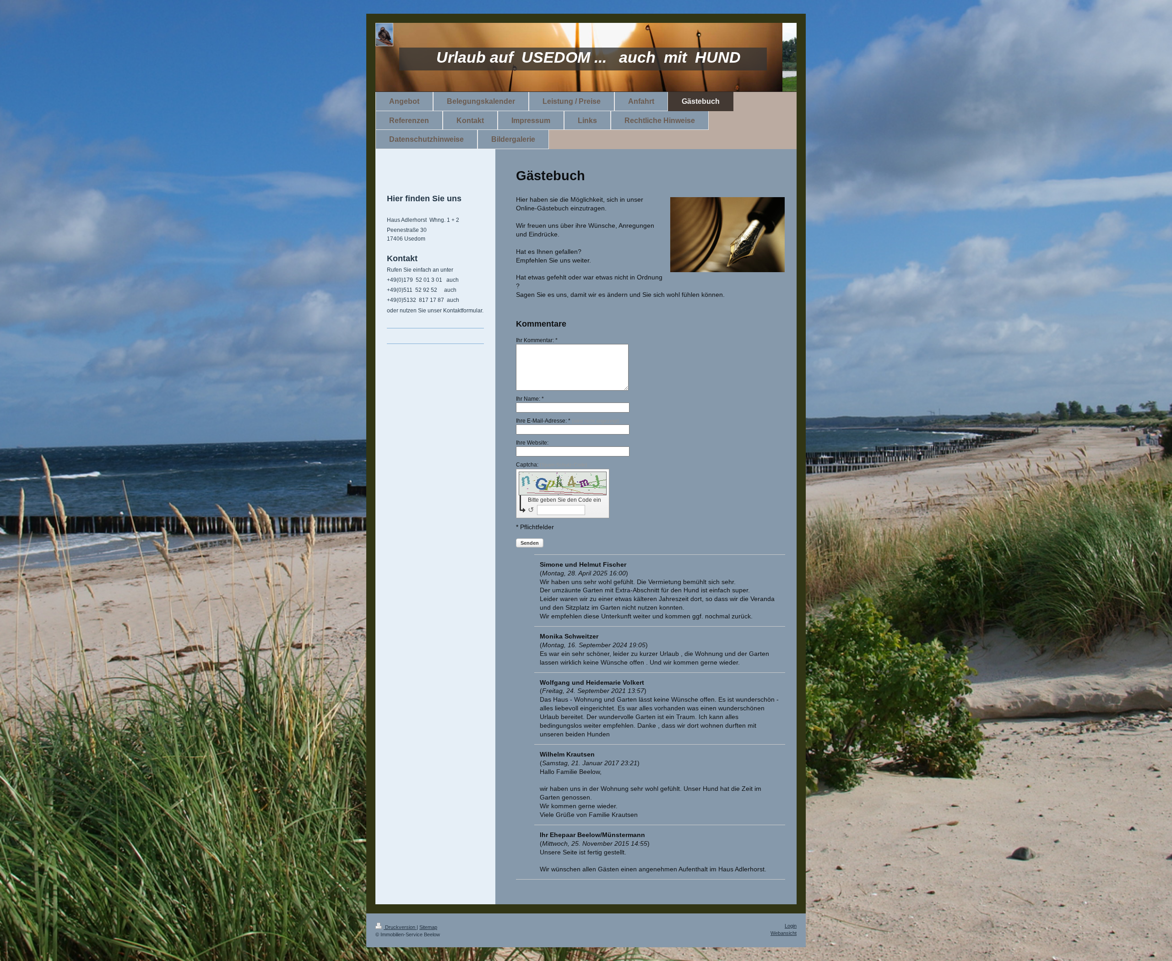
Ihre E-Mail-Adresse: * (567, 421)
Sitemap (428, 927)
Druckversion (400, 927)
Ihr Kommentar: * (537, 340)
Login (791, 926)
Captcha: (551, 465)
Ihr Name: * (530, 399)
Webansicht (783, 933)
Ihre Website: (532, 443)
